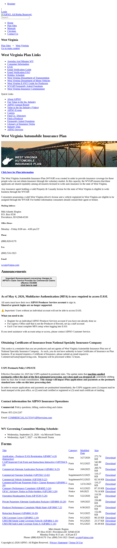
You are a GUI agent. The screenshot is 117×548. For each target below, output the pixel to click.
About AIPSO (14, 99)
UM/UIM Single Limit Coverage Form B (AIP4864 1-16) (30, 520)
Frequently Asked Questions (21, 121)
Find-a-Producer (15, 118)
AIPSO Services (15, 129)
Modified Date (84, 452)
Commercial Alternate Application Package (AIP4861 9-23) (31, 469)
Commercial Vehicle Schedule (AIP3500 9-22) (24, 479)
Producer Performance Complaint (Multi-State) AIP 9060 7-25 (32, 507)
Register (11, 3)
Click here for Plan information (17, 172)
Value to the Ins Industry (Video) (23, 107)
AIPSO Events (14, 110)
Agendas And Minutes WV (20, 61)
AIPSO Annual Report (18, 104)
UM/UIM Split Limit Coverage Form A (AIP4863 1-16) (29, 523)
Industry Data (13, 126)
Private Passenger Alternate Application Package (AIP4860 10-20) (34, 501)
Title (4, 450)
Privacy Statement (58, 542)
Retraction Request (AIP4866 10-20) (20, 513)
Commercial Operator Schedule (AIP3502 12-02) (26, 475)
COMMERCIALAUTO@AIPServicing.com (30, 417)
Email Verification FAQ (18, 72)
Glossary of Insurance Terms (21, 124)
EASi (10, 67)
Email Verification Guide (19, 69)
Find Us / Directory (16, 115)
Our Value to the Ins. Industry (21, 102)
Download (110, 457)
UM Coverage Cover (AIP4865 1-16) (20, 517)
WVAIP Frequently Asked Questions (25, 86)
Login (4, 11)
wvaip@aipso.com (10, 265)
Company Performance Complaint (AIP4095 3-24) (26, 488)
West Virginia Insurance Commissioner (26, 89)
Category (73, 450)
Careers (11, 113)
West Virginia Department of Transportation (28, 78)
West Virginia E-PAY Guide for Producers (27, 83)
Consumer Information (18, 64)
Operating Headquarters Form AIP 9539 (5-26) (24, 496)
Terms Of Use (76, 542)
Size (96, 450)
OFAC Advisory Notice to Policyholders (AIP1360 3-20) (29, 491)
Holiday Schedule (16, 75)
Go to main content (10, 48)
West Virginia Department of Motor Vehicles (28, 80)
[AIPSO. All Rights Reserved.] (16, 14)
